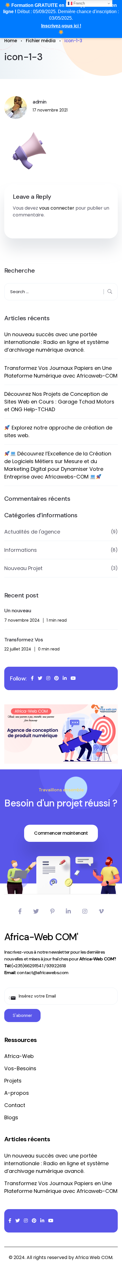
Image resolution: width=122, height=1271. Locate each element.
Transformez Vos (23, 640)
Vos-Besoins (20, 1068)
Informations (20, 550)
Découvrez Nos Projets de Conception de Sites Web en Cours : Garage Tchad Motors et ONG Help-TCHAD (59, 401)
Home (10, 41)
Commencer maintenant (61, 833)
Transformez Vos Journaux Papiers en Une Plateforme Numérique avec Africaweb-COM (60, 371)
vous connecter (56, 208)
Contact (14, 1105)
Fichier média (41, 41)
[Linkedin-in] (68, 911)
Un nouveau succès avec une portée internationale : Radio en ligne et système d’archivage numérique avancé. (56, 342)
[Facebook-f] (20, 911)
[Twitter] (36, 911)
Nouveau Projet (23, 568)
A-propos (16, 1092)
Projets (13, 1080)
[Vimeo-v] (101, 911)
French (78, 3)
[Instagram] (85, 911)
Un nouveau (17, 611)
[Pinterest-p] (52, 911)
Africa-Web (19, 1056)
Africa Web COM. (94, 1257)
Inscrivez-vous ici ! (61, 25)
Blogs (11, 1117)
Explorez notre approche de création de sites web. (58, 431)
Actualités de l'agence (32, 531)
